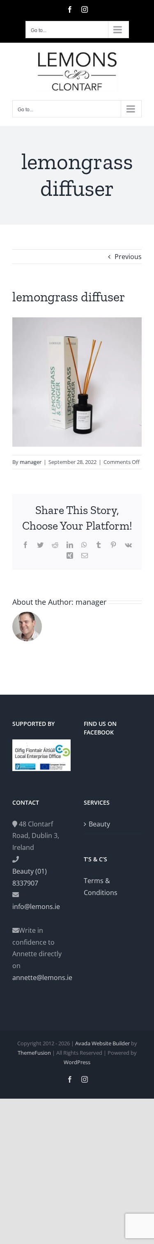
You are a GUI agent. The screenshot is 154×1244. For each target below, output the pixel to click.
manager (30, 462)
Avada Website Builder (102, 1043)
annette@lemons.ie (41, 977)
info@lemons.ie (36, 906)
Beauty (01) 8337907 (29, 877)
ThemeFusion (34, 1052)
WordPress (77, 1062)
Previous (128, 256)
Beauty (99, 824)
